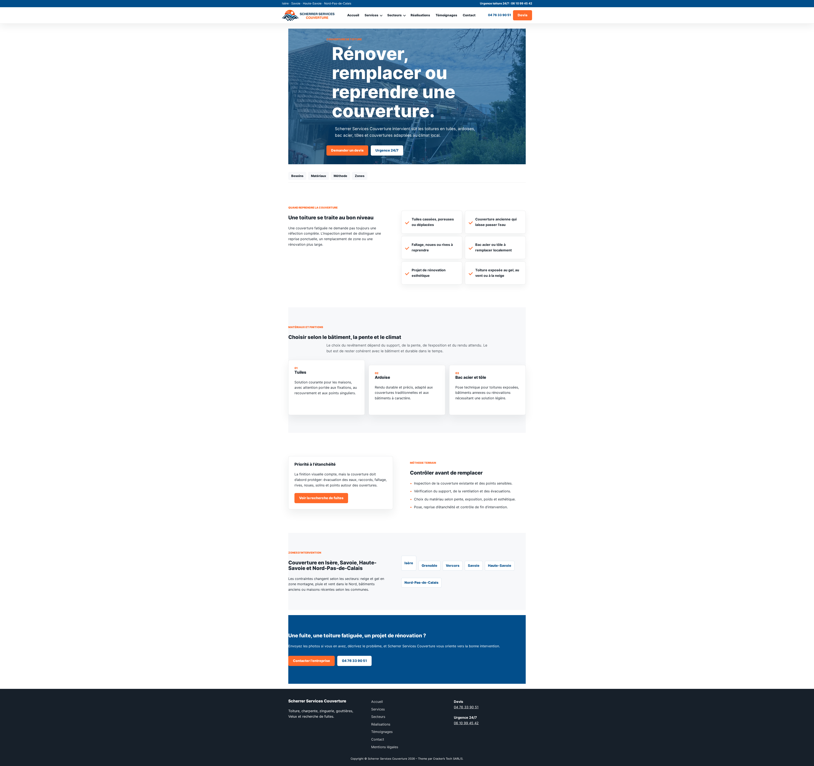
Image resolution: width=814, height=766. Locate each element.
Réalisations (420, 15)
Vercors (452, 565)
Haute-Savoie (499, 565)
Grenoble (429, 565)
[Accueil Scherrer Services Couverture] (308, 15)
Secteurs (394, 15)
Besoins (297, 176)
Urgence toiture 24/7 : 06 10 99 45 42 (506, 3)
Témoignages (446, 15)
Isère (408, 563)
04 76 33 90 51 (499, 15)
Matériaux (318, 176)
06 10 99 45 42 (466, 723)
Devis (522, 15)
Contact (469, 15)
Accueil (353, 15)
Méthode (340, 176)
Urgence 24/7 (387, 150)
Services (371, 15)
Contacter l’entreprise (311, 661)
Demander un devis (347, 150)
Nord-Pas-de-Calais (421, 582)
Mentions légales (384, 747)
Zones (359, 176)
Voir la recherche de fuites (321, 498)
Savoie (473, 565)
